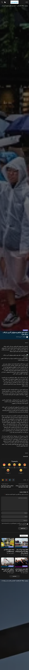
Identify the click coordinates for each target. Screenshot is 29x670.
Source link (25, 456)
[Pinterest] (6, 480)
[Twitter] (9, 480)
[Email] (2, 480)
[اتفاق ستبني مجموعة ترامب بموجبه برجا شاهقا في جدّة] (21, 562)
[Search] (2, 2)
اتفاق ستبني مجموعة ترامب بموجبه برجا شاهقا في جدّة (21, 570)
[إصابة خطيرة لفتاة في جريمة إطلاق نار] (7, 543)
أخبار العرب (25, 330)
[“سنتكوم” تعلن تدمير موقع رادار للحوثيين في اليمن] (7, 562)
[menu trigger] (26, 2)
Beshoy (24, 336)
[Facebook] (13, 480)
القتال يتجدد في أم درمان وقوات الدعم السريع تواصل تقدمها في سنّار (21, 551)
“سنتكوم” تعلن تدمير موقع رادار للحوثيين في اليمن (8, 570)
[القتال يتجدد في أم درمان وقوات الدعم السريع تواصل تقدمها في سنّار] (21, 543)
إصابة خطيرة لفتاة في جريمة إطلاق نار (9, 550)
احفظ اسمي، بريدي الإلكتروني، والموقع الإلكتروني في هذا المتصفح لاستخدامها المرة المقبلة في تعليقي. (14, 524)
